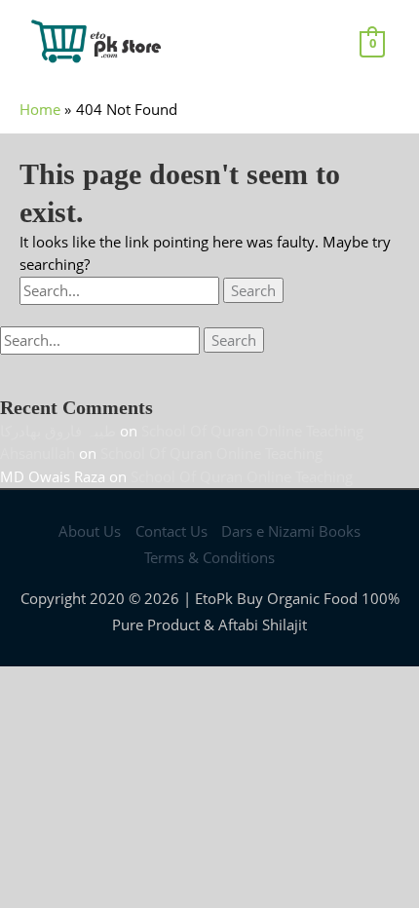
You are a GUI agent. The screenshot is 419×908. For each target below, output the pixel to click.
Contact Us (171, 531)
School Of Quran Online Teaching (252, 430)
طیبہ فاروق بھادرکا (58, 430)
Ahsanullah (37, 453)
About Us (89, 531)
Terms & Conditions (209, 557)
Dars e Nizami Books (291, 531)
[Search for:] (121, 290)
